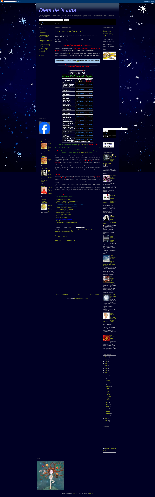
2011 (106, 418)
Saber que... (44, 186)
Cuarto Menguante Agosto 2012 (108, 391)
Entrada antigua (94, 294)
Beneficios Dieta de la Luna (113, 296)
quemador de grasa (68, 231)
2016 (106, 366)
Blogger (91, 493)
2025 (106, 356)
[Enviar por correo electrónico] (77, 227)
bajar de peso (73, 230)
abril (107, 409)
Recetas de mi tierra (46, 141)
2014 (106, 370)
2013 (106, 372)
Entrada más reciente (62, 294)
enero (108, 415)
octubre (108, 380)
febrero (108, 413)
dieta (86, 230)
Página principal (43, 30)
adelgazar (63, 230)
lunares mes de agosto (63, 199)
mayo (108, 406)
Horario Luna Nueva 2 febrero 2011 (112, 238)
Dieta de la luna (57, 10)
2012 (106, 375)
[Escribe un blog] (78, 227)
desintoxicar (81, 230)
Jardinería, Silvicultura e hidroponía (44, 201)
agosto (108, 386)
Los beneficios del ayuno (113, 337)
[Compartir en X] (80, 227)
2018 (106, 361)
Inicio (79, 294)
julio (107, 402)
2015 (106, 368)
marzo (108, 411)
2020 (106, 359)
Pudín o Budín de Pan (49, 159)
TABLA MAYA (44, 168)
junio (107, 404)
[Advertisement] (45, 87)
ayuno (68, 230)
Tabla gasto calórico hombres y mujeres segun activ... (44, 36)
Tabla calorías (42, 32)
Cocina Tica (44, 156)
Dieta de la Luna (42, 121)
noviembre (109, 377)
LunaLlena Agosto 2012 (108, 398)
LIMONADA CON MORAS (113, 177)
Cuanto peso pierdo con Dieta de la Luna (66, 206)
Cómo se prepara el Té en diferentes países (113, 279)
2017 (106, 363)
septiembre (109, 383)
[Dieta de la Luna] (44, 133)
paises (61, 231)
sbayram (75, 493)
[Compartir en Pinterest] (83, 227)
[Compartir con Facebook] (82, 227)
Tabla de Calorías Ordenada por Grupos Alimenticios (44, 50)
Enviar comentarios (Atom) (81, 298)
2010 (106, 421)
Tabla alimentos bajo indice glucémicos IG (44, 45)
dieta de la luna (92, 230)
